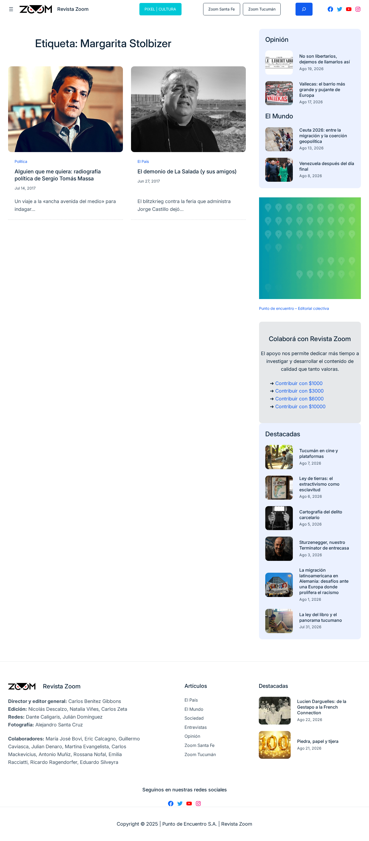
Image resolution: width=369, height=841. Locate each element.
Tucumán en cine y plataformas (318, 453)
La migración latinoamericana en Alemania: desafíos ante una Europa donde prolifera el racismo (323, 581)
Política (21, 161)
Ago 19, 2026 (311, 68)
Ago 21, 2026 (309, 748)
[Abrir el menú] (11, 9)
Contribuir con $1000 (299, 383)
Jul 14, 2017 (25, 188)
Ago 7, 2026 (310, 463)
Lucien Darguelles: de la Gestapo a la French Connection (321, 707)
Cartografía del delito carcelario (320, 514)
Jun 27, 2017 (148, 181)
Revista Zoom (61, 686)
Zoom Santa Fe (221, 9)
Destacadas (282, 434)
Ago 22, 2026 (309, 719)
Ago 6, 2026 (310, 496)
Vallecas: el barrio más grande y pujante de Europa (322, 89)
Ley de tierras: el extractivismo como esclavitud (319, 484)
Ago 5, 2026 (310, 524)
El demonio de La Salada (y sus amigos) (187, 171)
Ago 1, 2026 (310, 599)
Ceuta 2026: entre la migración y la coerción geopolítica (323, 135)
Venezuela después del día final (326, 166)
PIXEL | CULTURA (160, 9)
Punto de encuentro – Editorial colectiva (294, 308)
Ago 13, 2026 (311, 148)
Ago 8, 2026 (310, 175)
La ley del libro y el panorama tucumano (320, 617)
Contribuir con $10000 (300, 406)
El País (143, 161)
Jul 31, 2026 (310, 626)
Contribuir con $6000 (299, 398)
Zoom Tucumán (262, 9)
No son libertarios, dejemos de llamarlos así (324, 58)
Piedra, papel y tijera (317, 741)
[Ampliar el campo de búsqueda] (304, 9)
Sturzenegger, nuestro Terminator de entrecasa (324, 545)
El (268, 116)
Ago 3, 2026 (310, 554)
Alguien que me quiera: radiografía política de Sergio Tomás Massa (58, 175)
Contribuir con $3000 (299, 391)
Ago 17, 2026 (311, 101)
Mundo (282, 116)
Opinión (277, 39)
